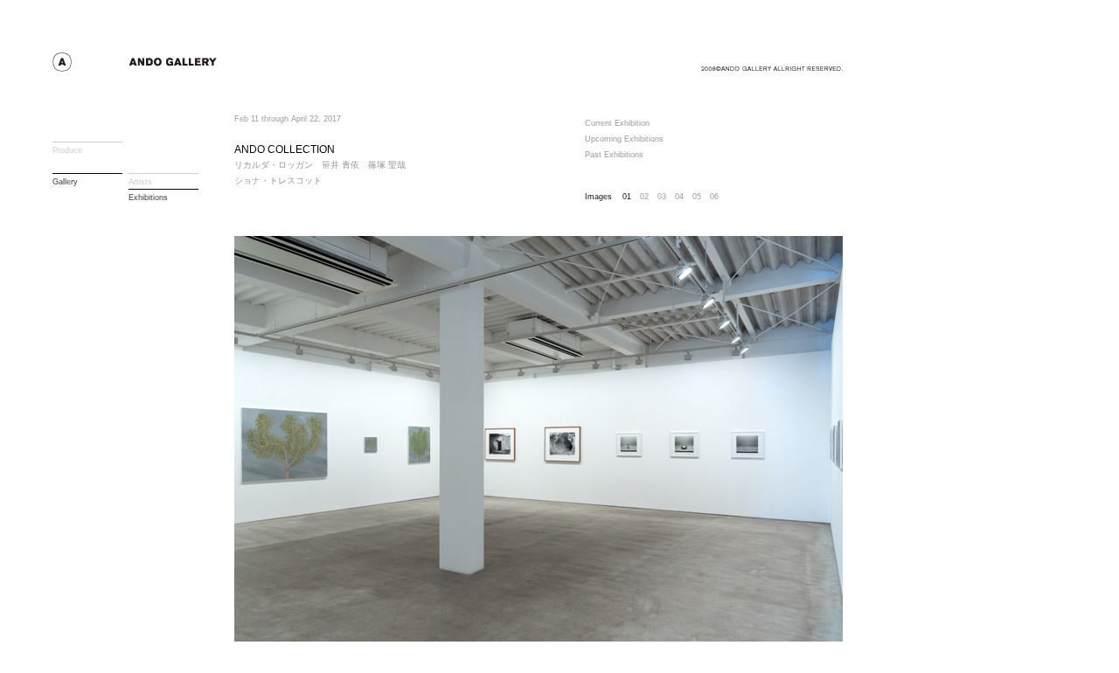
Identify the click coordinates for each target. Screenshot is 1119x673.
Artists (140, 181)
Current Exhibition (617, 123)
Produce (67, 150)
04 (679, 196)
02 (644, 196)
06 (714, 196)
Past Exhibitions (614, 154)
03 (661, 196)
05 (696, 196)
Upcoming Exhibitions (624, 139)
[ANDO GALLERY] (166, 66)
